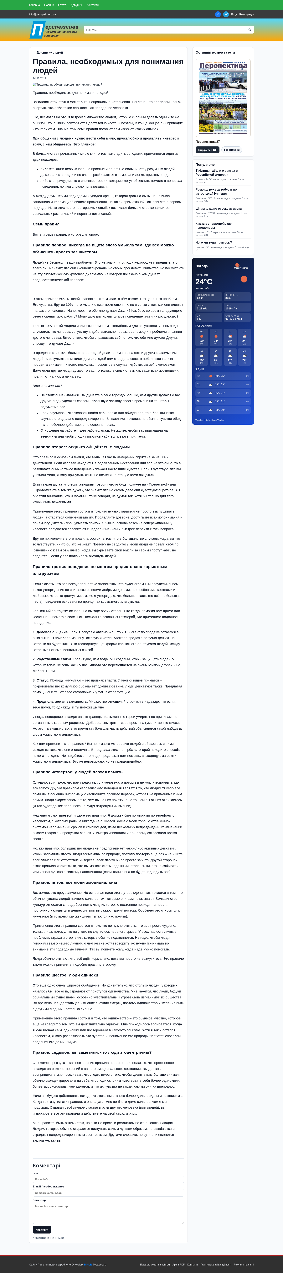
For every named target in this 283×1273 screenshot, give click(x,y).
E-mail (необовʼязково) (48, 1186)
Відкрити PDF (207, 149)
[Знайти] (249, 29)
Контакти (93, 5)
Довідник (76, 5)
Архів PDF (178, 1264)
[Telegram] (226, 14)
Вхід (234, 14)
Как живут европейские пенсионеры (214, 225)
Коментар (39, 1200)
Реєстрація (246, 14)
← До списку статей (48, 52)
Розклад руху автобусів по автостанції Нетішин (216, 191)
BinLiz (88, 1264)
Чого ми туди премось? (214, 242)
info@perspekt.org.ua (42, 14)
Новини (49, 5)
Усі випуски (232, 149)
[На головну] (54, 29)
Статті (62, 5)
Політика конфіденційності (215, 1264)
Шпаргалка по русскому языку (219, 208)
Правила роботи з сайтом (155, 1264)
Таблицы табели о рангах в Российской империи (217, 172)
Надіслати (42, 1229)
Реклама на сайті (244, 1264)
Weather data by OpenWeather (209, 420)
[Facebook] (218, 14)
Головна (34, 5)
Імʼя (35, 1173)
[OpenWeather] (241, 266)
